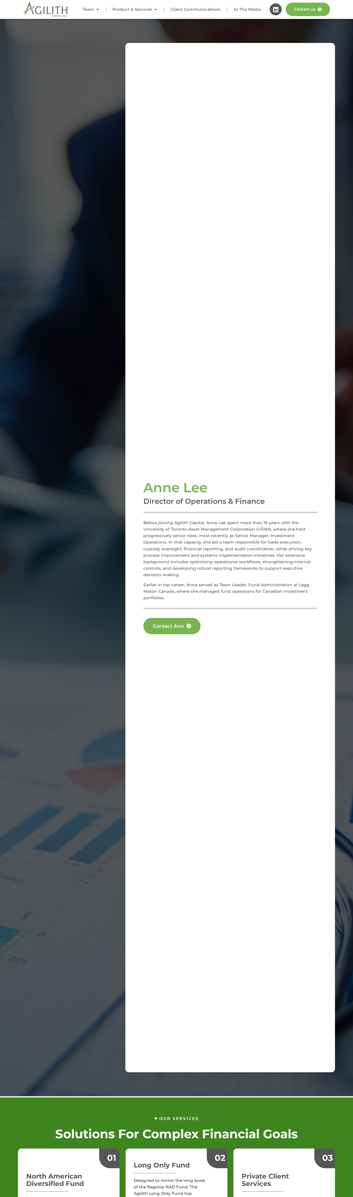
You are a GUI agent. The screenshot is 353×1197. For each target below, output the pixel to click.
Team (88, 9)
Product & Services (132, 9)
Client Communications (195, 9)
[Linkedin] (276, 9)
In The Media (247, 9)
